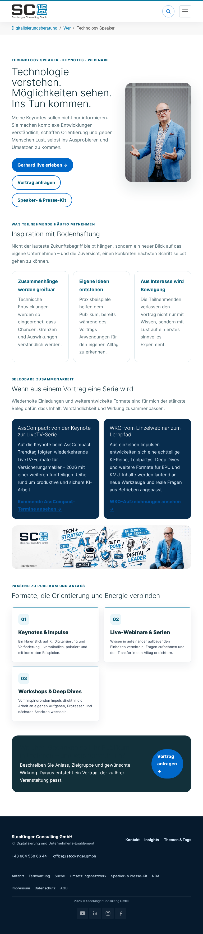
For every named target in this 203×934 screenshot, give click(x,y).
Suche (60, 876)
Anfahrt (18, 876)
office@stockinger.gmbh (74, 856)
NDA (155, 876)
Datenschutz (45, 888)
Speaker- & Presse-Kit (41, 200)
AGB (64, 888)
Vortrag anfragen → (167, 764)
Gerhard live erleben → (42, 165)
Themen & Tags (177, 839)
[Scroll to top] (191, 922)
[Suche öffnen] (168, 11)
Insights (151, 839)
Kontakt (133, 839)
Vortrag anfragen (36, 182)
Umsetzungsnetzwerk (88, 876)
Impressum (21, 888)
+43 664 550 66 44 (29, 856)
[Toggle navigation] (185, 11)
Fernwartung (39, 876)
